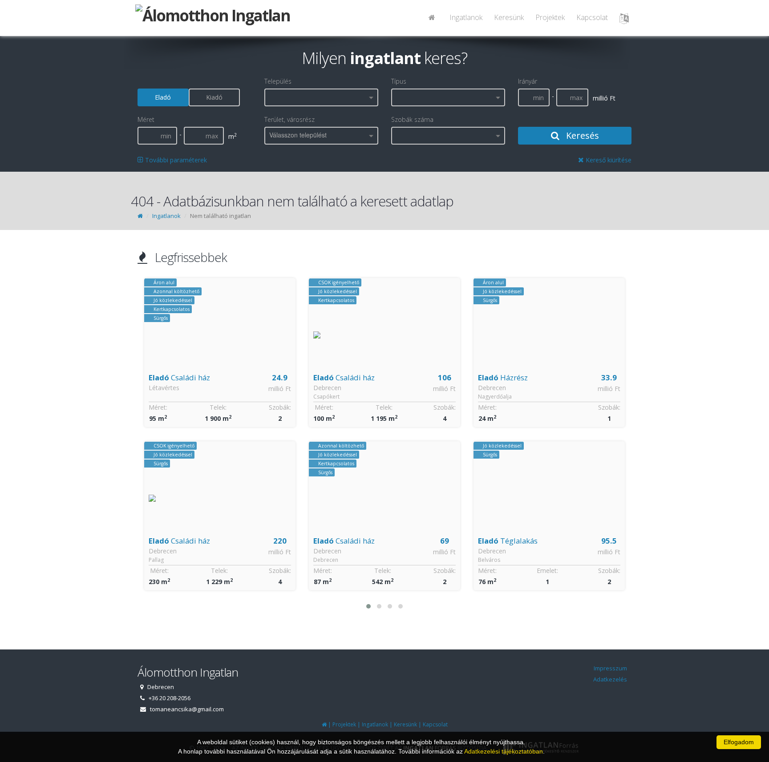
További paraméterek (175, 160)
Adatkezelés (610, 679)
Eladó (163, 97)
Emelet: (547, 570)
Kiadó (214, 97)
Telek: (218, 407)
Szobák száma (412, 119)
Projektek (550, 17)
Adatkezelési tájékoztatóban (503, 751)
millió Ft (279, 388)
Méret (146, 119)
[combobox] (321, 97)
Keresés (581, 135)
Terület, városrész (289, 119)
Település (277, 81)
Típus (398, 81)
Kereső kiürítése (607, 160)
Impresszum (610, 668)
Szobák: (280, 407)
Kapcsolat (592, 17)
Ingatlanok (465, 17)
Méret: (158, 407)
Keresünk (509, 17)
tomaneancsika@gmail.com (187, 709)
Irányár (527, 81)
